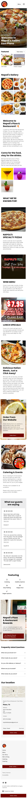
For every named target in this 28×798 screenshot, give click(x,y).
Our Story (5, 754)
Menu (19, 4)
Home (4, 750)
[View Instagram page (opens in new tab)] (6, 783)
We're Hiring (5, 757)
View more (6, 521)
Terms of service (6, 772)
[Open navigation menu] (23, 4)
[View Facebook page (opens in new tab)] (3, 783)
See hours (21, 728)
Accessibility (5, 775)
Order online (13, 732)
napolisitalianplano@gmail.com (10, 723)
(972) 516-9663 (7, 719)
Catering (4, 759)
